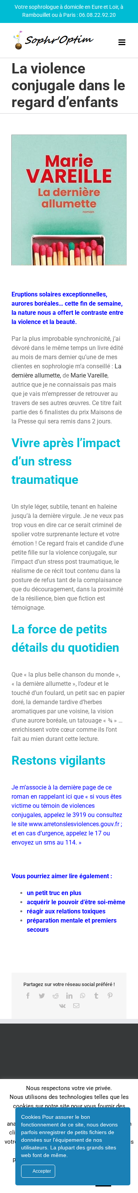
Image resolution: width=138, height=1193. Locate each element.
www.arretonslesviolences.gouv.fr (74, 824)
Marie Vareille (89, 375)
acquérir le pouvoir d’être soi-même (76, 902)
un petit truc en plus (54, 893)
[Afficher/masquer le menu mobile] (122, 42)
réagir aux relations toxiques (66, 911)
